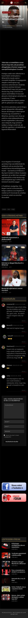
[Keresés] (25, 3)
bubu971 (10, 336)
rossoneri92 (11, 304)
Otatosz (9, 365)
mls (9, 209)
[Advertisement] (14, 45)
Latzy (8, 376)
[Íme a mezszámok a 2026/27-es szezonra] (6, 572)
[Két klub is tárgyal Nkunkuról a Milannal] (14, 252)
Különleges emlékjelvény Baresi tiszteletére (18, 545)
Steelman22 (11, 346)
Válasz (24, 321)
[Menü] (3, 3)
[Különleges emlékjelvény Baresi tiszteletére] (6, 545)
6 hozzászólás (8, 27)
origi (13, 209)
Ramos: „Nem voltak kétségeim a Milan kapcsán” (18, 597)
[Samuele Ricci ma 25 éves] (6, 581)
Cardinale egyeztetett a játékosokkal (10, 238)
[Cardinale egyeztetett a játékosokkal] (14, 227)
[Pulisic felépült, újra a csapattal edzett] (6, 589)
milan (4, 209)
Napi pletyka (6, 12)
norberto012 (11, 25)
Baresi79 (9, 325)
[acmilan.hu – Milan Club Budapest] (14, 2)
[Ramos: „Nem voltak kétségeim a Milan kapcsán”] (6, 597)
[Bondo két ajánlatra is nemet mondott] (14, 278)
